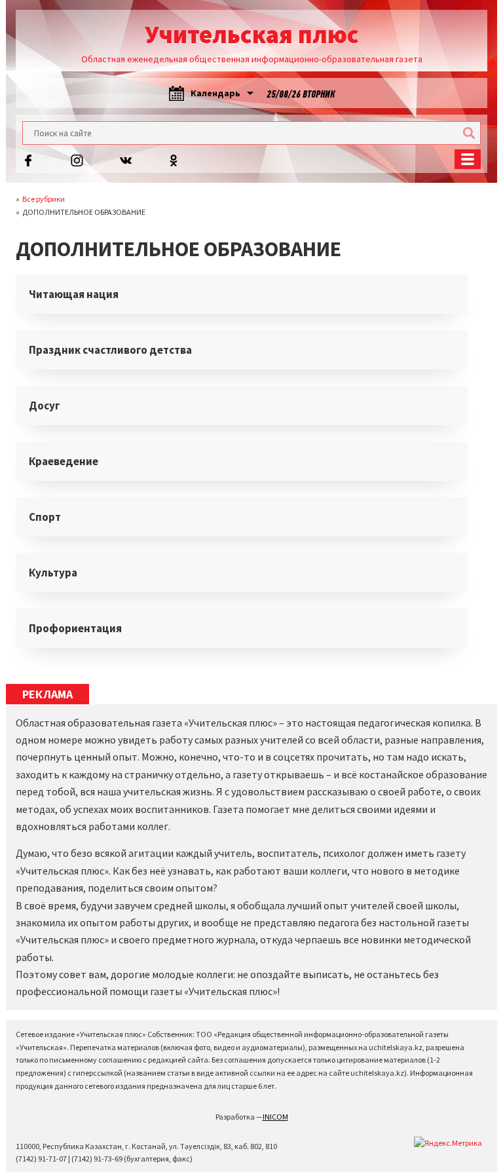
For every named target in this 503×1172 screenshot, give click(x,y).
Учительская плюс (252, 34)
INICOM (275, 1117)
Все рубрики (43, 199)
